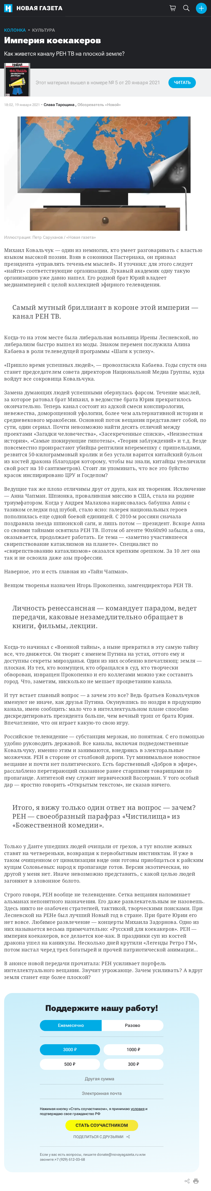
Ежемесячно (71, 1025)
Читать (182, 82)
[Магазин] (172, 8)
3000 (68, 1049)
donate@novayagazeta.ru (117, 1154)
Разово (132, 1025)
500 (68, 1064)
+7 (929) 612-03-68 (70, 1159)
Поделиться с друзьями (98, 1137)
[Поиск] (186, 8)
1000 (132, 1049)
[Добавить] (201, 8)
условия (138, 1109)
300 (131, 1064)
